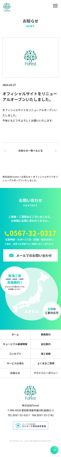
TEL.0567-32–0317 (19, 415)
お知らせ (15, 373)
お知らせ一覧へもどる (30, 150)
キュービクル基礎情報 (15, 344)
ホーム (15, 334)
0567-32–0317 (33, 233)
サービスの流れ (15, 363)
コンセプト (15, 353)
